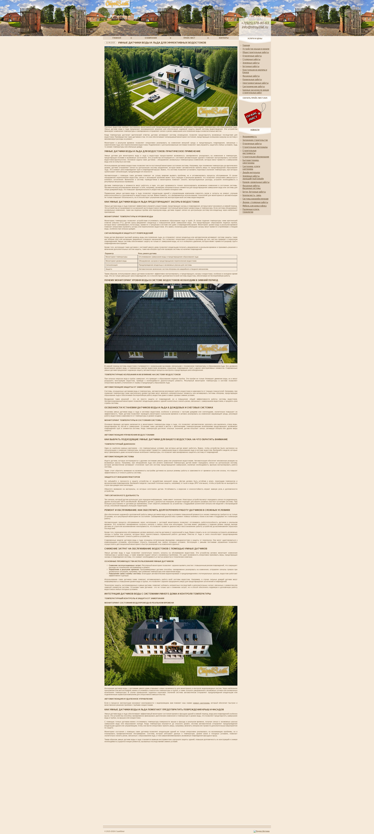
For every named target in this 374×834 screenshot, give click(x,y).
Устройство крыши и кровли (256, 48)
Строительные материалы (255, 147)
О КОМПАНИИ (151, 38)
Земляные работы (251, 62)
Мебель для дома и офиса (254, 205)
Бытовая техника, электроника (251, 161)
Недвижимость (250, 136)
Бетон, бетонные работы (254, 191)
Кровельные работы (252, 79)
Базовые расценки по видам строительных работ (256, 91)
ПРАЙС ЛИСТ (189, 38)
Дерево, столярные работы (255, 202)
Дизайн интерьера (251, 172)
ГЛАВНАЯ (116, 38)
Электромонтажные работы (256, 83)
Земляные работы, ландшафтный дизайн (253, 177)
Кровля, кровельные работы (256, 182)
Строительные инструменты (249, 152)
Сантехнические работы (254, 86)
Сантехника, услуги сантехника (251, 167)
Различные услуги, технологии (251, 210)
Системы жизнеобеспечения (255, 198)
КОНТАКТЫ (224, 38)
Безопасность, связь (252, 195)
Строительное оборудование (256, 156)
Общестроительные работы (256, 52)
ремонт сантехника (201, 703)
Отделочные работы (252, 55)
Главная (246, 45)
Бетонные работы (251, 66)
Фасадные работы (251, 76)
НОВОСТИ (255, 130)
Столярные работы (251, 59)
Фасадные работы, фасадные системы (252, 187)
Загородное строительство (255, 140)
